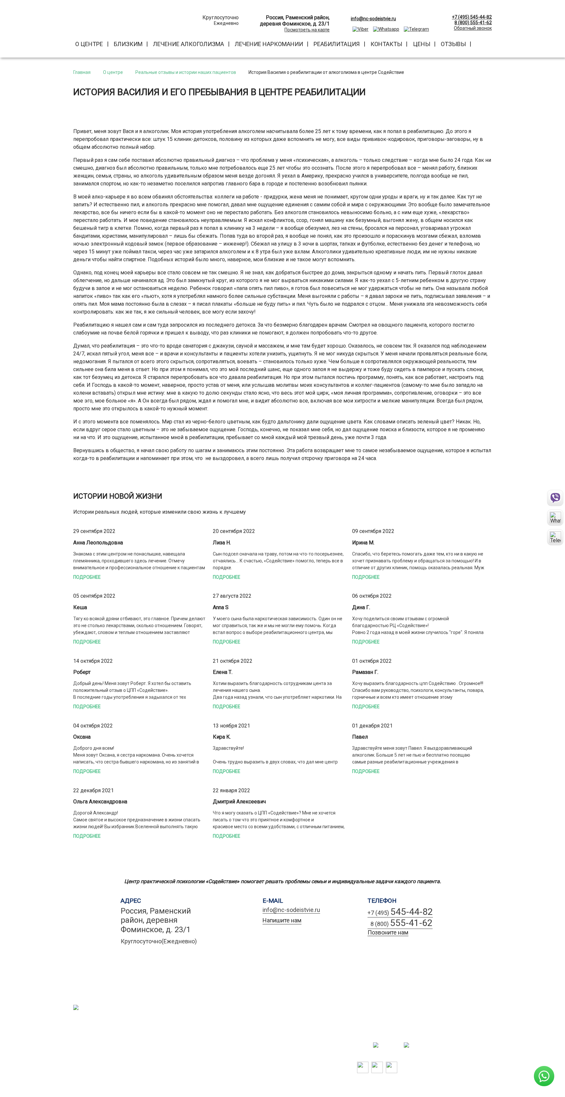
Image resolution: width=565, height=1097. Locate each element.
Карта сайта (131, 1017)
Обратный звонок (473, 28)
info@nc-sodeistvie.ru (291, 909)
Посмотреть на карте (307, 29)
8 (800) (400, 922)
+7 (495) (400, 911)
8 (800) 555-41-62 (473, 22)
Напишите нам (282, 920)
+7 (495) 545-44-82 (472, 17)
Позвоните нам (388, 932)
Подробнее (87, 577)
